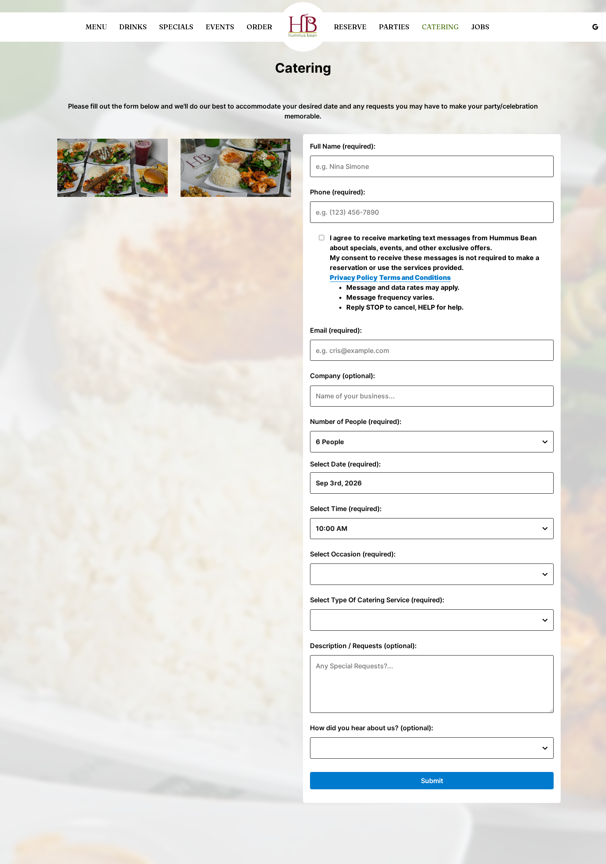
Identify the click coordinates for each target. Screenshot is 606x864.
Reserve (350, 27)
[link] (303, 27)
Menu (96, 27)
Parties (394, 27)
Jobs (480, 27)
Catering (440, 27)
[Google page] (595, 26)
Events (220, 27)
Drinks (133, 27)
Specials (176, 27)
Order (259, 27)
